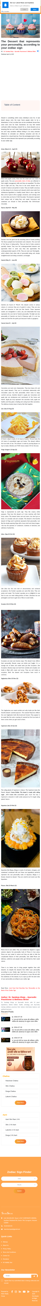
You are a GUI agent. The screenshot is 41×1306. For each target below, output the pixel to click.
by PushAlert (6, 11)
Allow (34, 9)
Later (24, 9)
